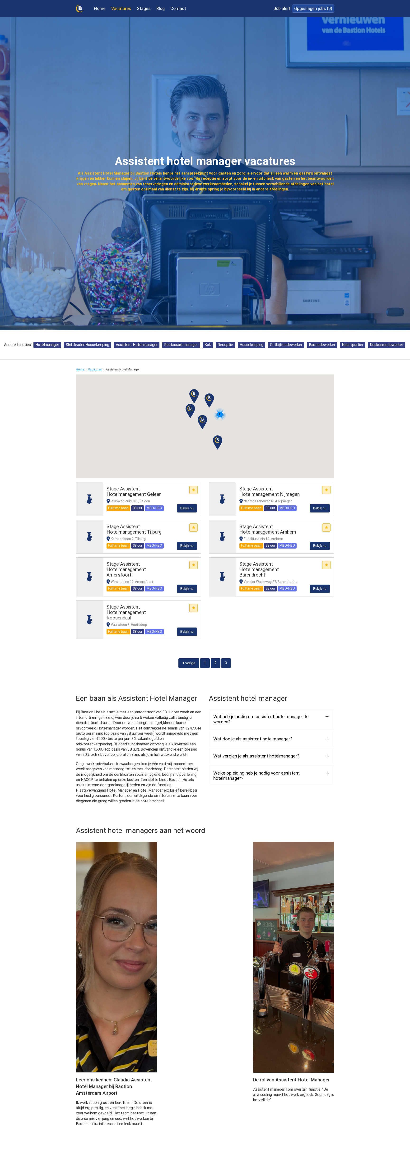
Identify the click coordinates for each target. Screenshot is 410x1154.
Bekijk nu (187, 508)
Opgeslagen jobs (313, 8)
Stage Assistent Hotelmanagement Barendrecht (259, 569)
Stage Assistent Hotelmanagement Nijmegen (269, 491)
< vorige (189, 663)
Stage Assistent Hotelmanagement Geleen (134, 491)
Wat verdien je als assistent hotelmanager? (256, 756)
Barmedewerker (322, 344)
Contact (178, 8)
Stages (144, 8)
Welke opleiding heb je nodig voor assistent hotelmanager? (256, 775)
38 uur (137, 508)
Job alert (282, 8)
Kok (208, 344)
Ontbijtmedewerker (286, 344)
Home (100, 8)
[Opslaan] (193, 490)
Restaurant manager (181, 344)
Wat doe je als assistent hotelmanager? (252, 739)
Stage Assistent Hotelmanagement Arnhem (267, 529)
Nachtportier (352, 344)
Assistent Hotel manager (137, 344)
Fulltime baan (118, 508)
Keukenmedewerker (386, 344)
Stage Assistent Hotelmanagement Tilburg (134, 529)
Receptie (225, 344)
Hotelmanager (47, 344)
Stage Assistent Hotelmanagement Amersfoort (126, 569)
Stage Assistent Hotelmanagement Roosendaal (126, 612)
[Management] (89, 499)
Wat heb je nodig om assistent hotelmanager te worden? (260, 719)
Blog (160, 8)
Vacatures (121, 8)
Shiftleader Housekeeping (87, 344)
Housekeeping (251, 344)
